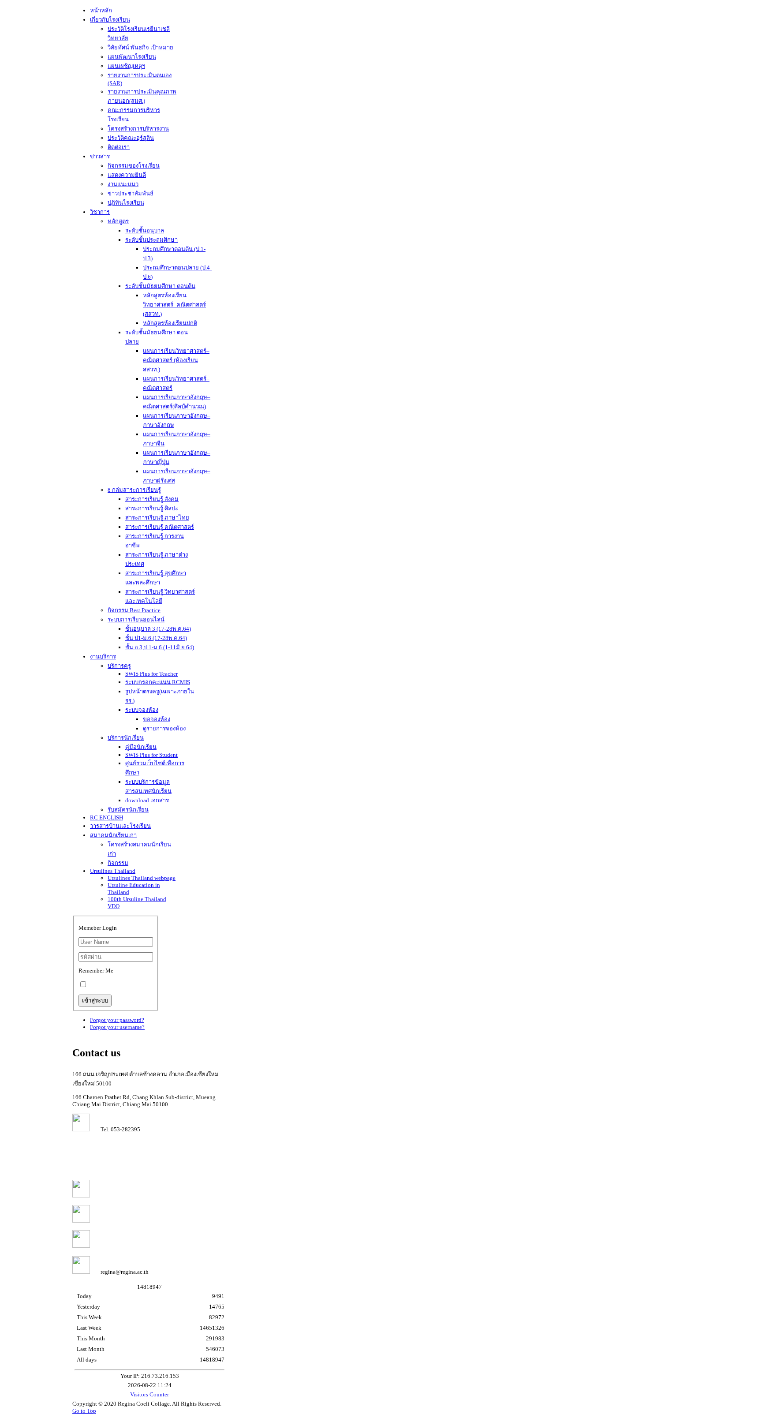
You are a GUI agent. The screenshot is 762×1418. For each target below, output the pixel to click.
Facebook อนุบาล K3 (120, 1245)
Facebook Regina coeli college (132, 1220)
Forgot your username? (117, 1027)
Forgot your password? (117, 1020)
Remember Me (95, 970)
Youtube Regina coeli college (131, 1195)
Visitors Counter (149, 1394)
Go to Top (84, 1410)
